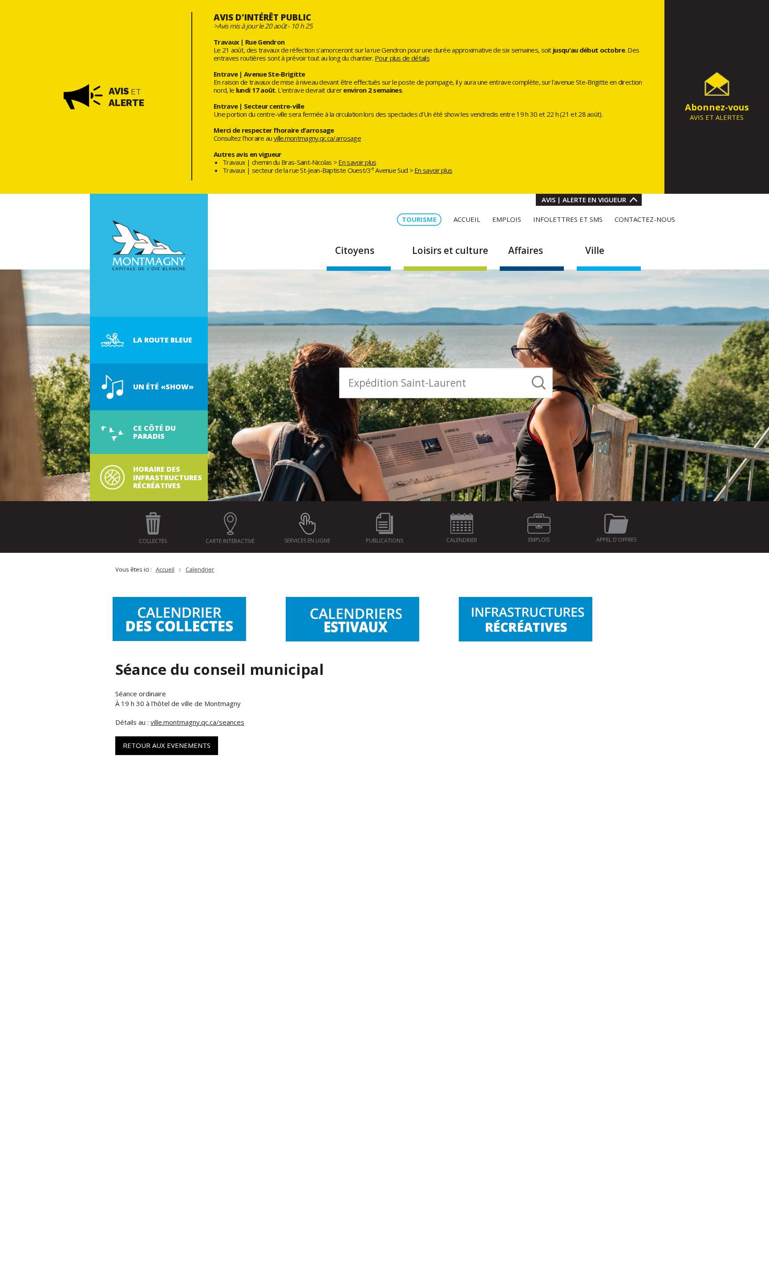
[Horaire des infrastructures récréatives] (112, 477)
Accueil (165, 569)
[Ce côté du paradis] (112, 432)
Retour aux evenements (166, 745)
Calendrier (200, 569)
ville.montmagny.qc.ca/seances (197, 722)
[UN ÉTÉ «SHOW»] (112, 386)
